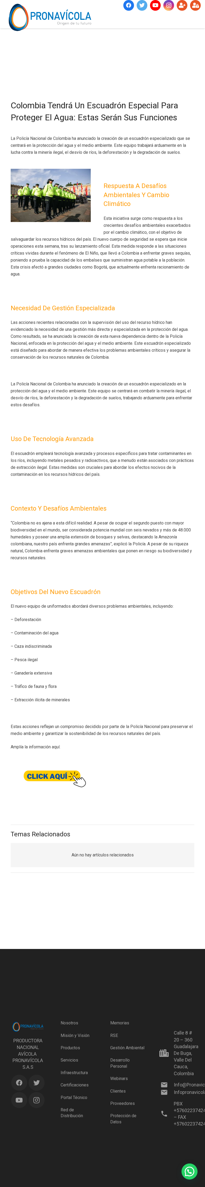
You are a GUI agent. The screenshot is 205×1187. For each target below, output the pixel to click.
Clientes (118, 1091)
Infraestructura (74, 1072)
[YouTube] (155, 5)
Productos (70, 1047)
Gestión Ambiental (127, 1047)
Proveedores (122, 1103)
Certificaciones (75, 1085)
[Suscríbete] (182, 5)
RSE (114, 1035)
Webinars (119, 1078)
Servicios (69, 1060)
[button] (190, 1171)
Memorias (119, 1022)
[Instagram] (168, 5)
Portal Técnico (74, 1097)
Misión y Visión (75, 1035)
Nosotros (69, 1022)
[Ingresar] (195, 5)
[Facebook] (128, 5)
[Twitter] (142, 5)
